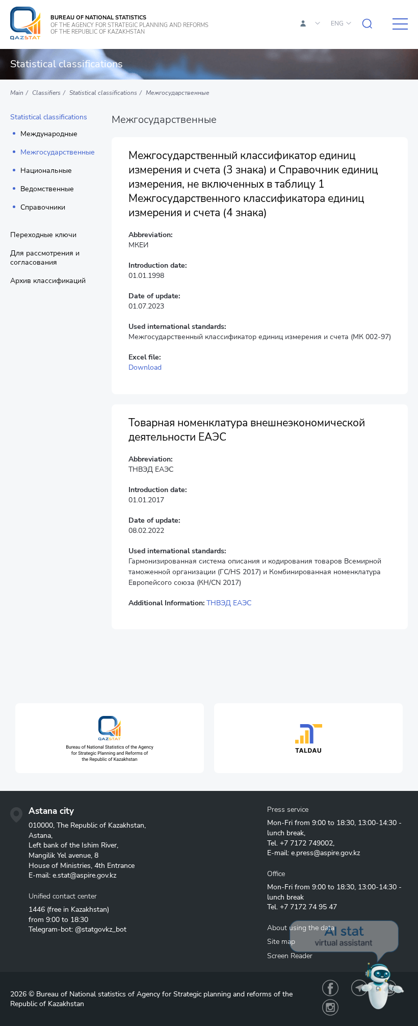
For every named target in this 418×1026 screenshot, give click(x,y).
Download (145, 367)
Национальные (46, 170)
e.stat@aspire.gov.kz (84, 875)
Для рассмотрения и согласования (45, 258)
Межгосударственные (57, 152)
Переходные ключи (43, 235)
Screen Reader (289, 956)
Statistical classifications (48, 117)
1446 (37, 909)
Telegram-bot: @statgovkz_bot (77, 929)
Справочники (42, 207)
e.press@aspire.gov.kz (325, 853)
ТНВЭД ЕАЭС (228, 603)
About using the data (300, 928)
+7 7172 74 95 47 (308, 907)
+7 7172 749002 (306, 843)
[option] (109, 738)
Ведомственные (47, 189)
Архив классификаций (48, 281)
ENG (337, 23)
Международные (48, 134)
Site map (281, 941)
